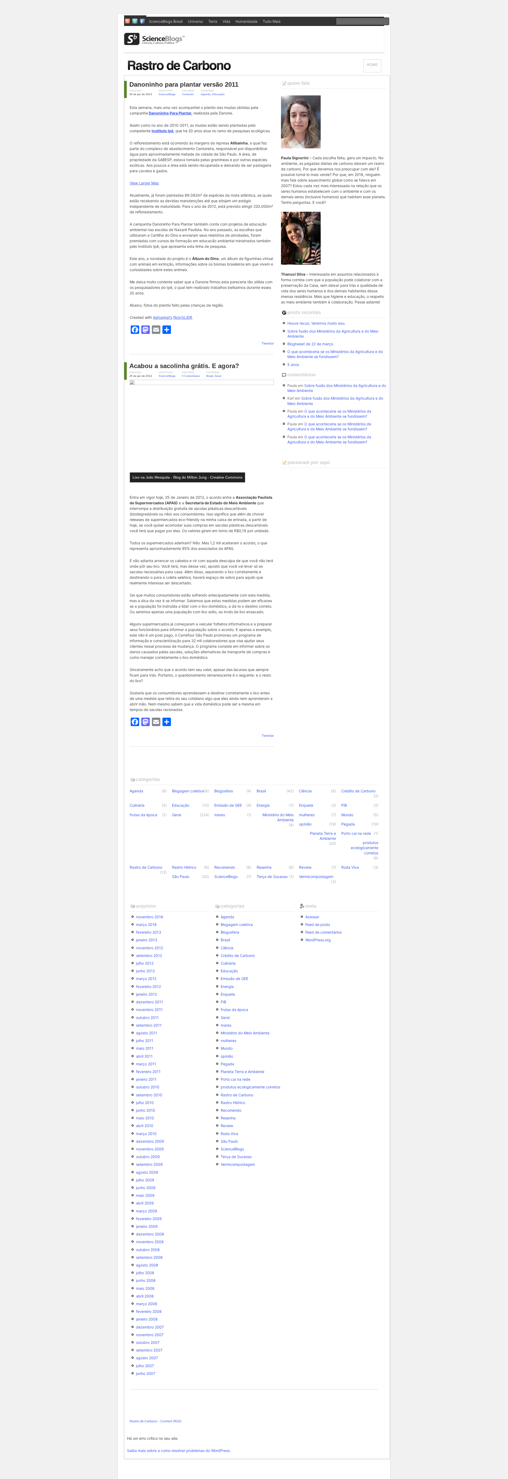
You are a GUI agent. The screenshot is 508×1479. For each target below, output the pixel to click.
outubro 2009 (148, 1156)
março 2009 (146, 1211)
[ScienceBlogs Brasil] (154, 43)
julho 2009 (145, 1180)
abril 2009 (145, 1203)
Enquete (306, 805)
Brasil (209, 375)
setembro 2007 (149, 1350)
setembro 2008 (149, 1257)
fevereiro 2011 (148, 1071)
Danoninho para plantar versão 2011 (183, 84)
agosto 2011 (146, 1033)
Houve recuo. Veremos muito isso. (316, 323)
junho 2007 (145, 1373)
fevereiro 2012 (148, 986)
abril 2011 (144, 1056)
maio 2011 (144, 1048)
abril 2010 (144, 1125)
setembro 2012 (149, 955)
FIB (344, 805)
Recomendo (224, 867)
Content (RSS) (171, 1421)
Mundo (347, 815)
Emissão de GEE (228, 805)
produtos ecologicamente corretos (364, 847)
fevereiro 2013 (148, 932)
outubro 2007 (148, 1342)
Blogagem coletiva (188, 791)
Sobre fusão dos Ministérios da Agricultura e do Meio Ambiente (332, 333)
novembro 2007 (150, 1334)
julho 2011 (144, 1040)
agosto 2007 (147, 1358)
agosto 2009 (147, 1172)
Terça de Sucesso (272, 876)
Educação (218, 94)
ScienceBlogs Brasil (166, 21)
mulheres (307, 815)
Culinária (137, 805)
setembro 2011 (149, 1025)
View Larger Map (144, 183)
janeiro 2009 (147, 1226)
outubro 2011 (147, 1017)
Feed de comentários (323, 932)
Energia (263, 805)
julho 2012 (144, 963)
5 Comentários (191, 375)
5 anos (293, 364)
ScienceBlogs (167, 94)
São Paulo (180, 876)
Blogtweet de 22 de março (310, 344)
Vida (226, 21)
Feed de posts (317, 924)
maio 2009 (145, 1195)
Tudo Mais (271, 21)
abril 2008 (145, 1296)
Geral (218, 375)
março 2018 (146, 924)
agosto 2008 (147, 1265)
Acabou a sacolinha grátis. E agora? (184, 365)
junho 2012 (145, 971)
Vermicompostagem (316, 876)
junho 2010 (145, 1110)
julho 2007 (145, 1365)
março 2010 (146, 1133)
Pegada (348, 824)
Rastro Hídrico (184, 867)
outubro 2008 (148, 1249)
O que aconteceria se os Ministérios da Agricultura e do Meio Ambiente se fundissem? (335, 354)
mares (219, 815)
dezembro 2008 (150, 1234)
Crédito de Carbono (358, 791)
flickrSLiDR (182, 317)
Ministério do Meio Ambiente (278, 817)
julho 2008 (145, 1272)
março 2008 (146, 1303)
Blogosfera (223, 791)
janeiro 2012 (146, 994)
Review (305, 867)
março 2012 (146, 978)
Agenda (206, 94)
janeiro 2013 (146, 940)
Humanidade (246, 21)
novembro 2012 (149, 948)
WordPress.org (318, 940)
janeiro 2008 (147, 1319)
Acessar (312, 917)
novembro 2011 (149, 1009)
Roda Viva (350, 867)
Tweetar (268, 343)
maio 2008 (145, 1288)
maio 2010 (145, 1118)
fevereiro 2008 (149, 1311)
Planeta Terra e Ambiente (323, 836)
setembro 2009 (149, 1164)
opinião (305, 824)
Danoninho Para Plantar (170, 113)
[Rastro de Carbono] (180, 73)
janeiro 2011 (146, 1079)
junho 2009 (146, 1187)
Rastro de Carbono (146, 867)
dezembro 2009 (150, 1141)
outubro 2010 (147, 1087)
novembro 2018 (149, 917)
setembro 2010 (149, 1095)
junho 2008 (146, 1280)
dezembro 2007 (150, 1327)
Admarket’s (162, 317)
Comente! (188, 94)
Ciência (305, 791)
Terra (212, 21)
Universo (195, 21)
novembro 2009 (150, 1149)
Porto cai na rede (356, 833)
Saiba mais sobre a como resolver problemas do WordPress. (179, 1450)
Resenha (264, 867)
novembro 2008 (150, 1241)
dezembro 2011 (149, 1002)
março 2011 (146, 1064)
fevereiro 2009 (149, 1218)
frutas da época (143, 815)
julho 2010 (145, 1102)
